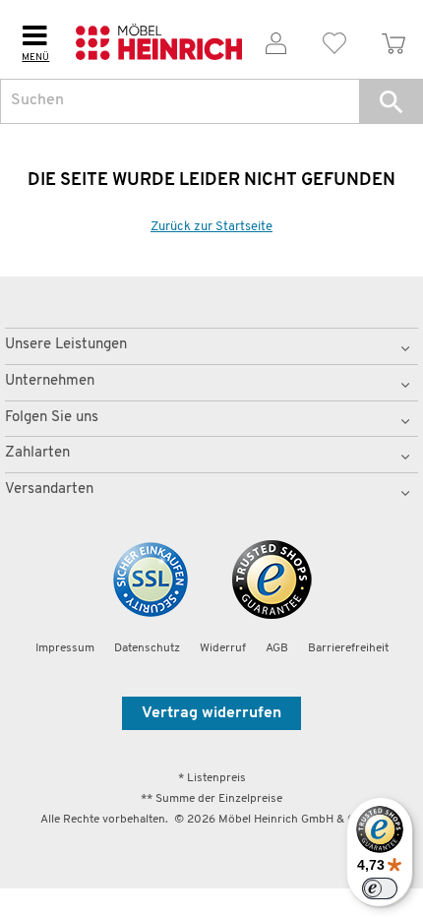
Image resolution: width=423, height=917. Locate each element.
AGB (277, 648)
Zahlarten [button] (37, 453)
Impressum (64, 648)
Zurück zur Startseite (211, 226)
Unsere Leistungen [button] (66, 344)
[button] (391, 101)
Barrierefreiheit (348, 648)
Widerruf (223, 648)
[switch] (379, 888)
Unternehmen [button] (49, 381)
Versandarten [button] (49, 489)
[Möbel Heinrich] (159, 39)
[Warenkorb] (393, 40)
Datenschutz (147, 648)
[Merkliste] (335, 40)
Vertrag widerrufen (211, 713)
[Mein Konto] (276, 40)
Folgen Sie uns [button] (51, 417)
